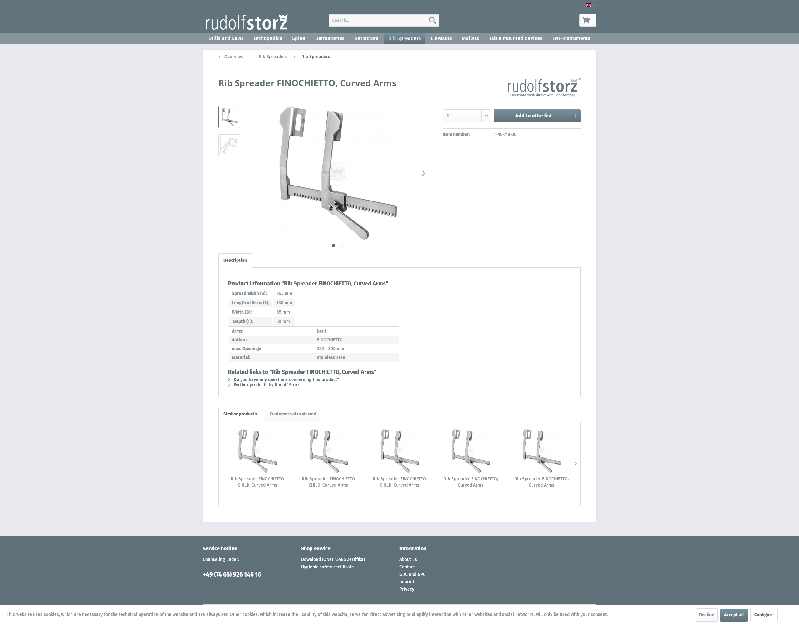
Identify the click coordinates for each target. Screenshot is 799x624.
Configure (764, 614)
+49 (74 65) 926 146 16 (232, 574)
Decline (706, 614)
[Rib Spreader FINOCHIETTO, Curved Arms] (471, 451)
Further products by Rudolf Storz (266, 385)
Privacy (407, 589)
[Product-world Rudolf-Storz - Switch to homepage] (247, 22)
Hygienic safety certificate (327, 567)
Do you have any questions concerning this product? (286, 379)
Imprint (407, 581)
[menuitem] (384, 20)
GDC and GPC (412, 574)
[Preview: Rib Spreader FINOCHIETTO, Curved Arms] (229, 117)
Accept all (734, 614)
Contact (407, 567)
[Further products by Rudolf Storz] (544, 89)
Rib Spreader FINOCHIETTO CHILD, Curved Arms (257, 482)
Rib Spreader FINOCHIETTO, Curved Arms (471, 482)
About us (408, 559)
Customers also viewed (293, 414)
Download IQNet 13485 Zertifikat (333, 559)
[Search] (432, 20)
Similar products (240, 414)
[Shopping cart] (587, 20)
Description (235, 260)
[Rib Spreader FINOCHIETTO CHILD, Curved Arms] (257, 451)
